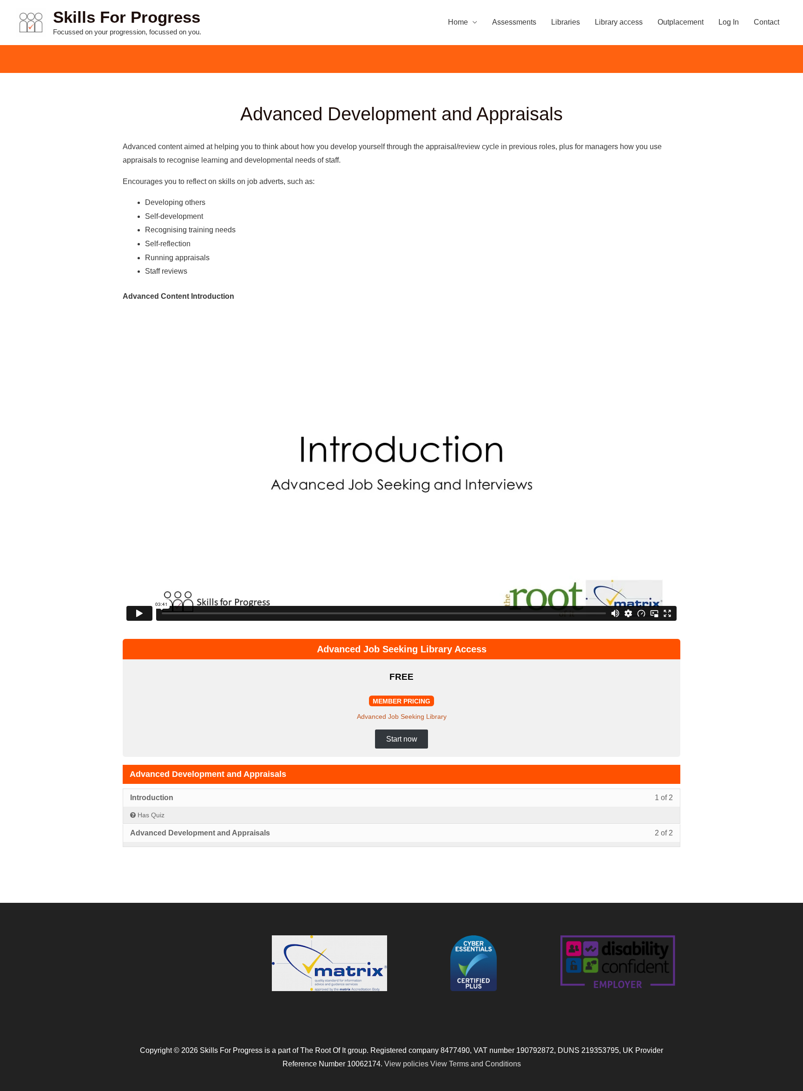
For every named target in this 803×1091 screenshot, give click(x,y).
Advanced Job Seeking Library (402, 716)
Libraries (565, 22)
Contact (766, 22)
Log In (728, 22)
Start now (401, 739)
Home (458, 22)
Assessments (514, 22)
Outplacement (681, 22)
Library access (619, 22)
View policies (406, 1064)
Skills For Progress (126, 17)
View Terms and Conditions (475, 1064)
